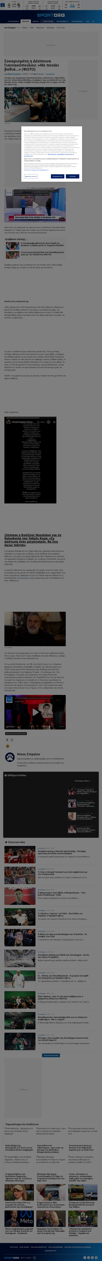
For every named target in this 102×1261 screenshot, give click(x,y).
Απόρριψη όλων (58, 176)
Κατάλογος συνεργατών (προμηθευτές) (36, 170)
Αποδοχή (73, 176)
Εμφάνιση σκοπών (31, 176)
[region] (51, 154)
